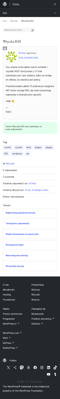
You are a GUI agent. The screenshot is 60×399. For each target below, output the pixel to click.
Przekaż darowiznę (42, 318)
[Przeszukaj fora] (32, 30)
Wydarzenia (37, 313)
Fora (5, 13)
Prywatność (9, 299)
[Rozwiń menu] (55, 4)
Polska (12, 360)
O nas (6, 284)
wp (27, 153)
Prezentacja (37, 284)
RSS (6, 153)
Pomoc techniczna (12, 313)
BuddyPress (10, 347)
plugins (38, 147)
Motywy (35, 289)
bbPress (8, 343)
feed (28, 147)
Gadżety (37, 323)
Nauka (6, 308)
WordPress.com (12, 333)
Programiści (9, 318)
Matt (7, 337)
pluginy (49, 147)
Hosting (7, 294)
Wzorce (35, 299)
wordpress (17, 153)
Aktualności (9, 289)
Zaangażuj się (38, 308)
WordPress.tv (11, 323)
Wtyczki (14, 21)
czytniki (18, 147)
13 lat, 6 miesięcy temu (28, 57)
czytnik (7, 147)
